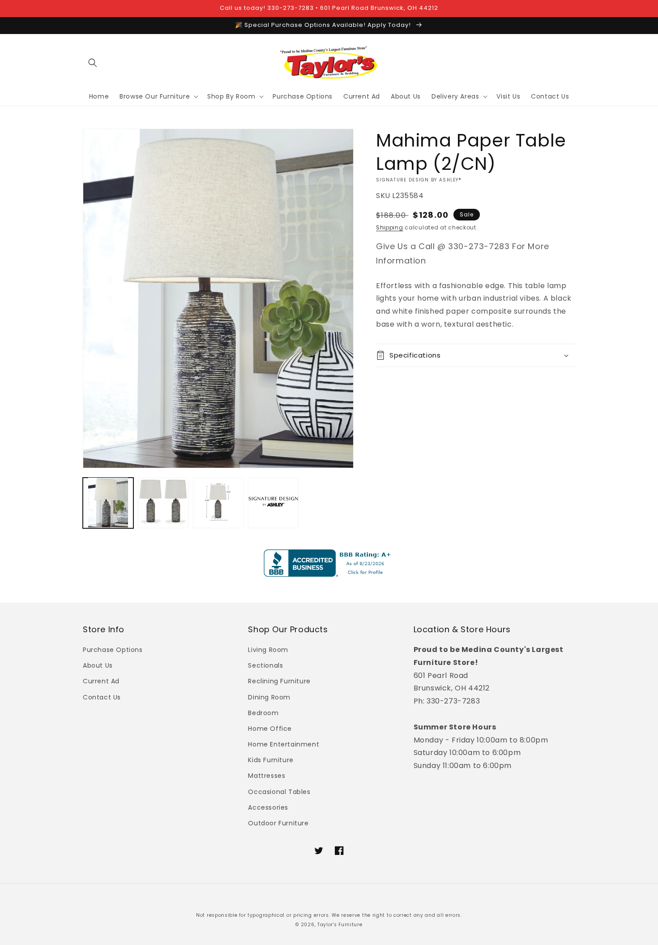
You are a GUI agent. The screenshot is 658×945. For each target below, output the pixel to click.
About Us (98, 665)
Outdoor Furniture (278, 823)
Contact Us (102, 697)
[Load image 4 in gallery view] (273, 502)
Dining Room (269, 697)
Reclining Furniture (279, 681)
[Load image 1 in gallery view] (108, 502)
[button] (93, 63)
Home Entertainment (283, 744)
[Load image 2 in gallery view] (163, 502)
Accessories (268, 807)
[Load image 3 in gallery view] (218, 502)
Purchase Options (113, 649)
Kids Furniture (270, 759)
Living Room (268, 649)
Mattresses (266, 775)
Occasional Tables (279, 791)
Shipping (389, 227)
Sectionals (265, 665)
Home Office (270, 728)
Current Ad (101, 681)
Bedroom (263, 712)
